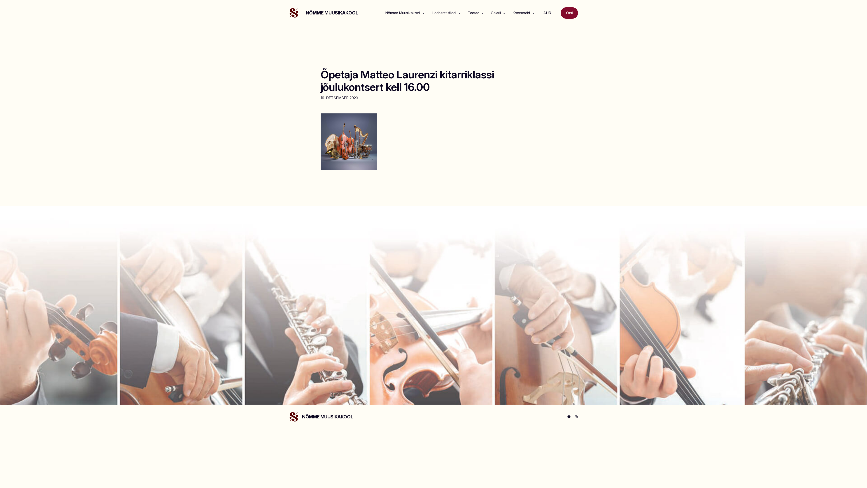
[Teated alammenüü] (483, 13)
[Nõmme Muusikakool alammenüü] (423, 13)
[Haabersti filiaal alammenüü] (459, 13)
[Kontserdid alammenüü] (533, 13)
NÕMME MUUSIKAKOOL (332, 13)
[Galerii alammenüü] (504, 13)
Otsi (569, 13)
